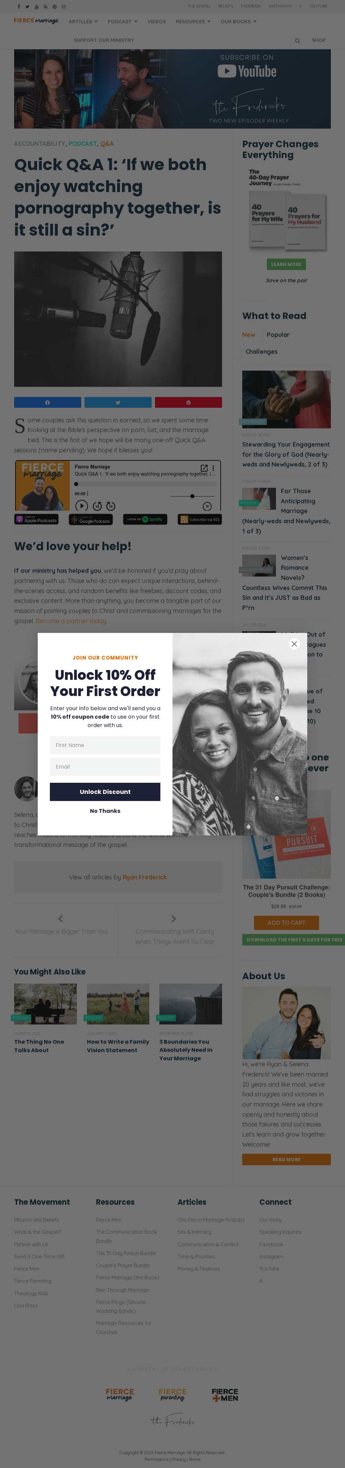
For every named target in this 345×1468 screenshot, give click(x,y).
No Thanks (105, 811)
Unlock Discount (105, 792)
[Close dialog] (294, 644)
